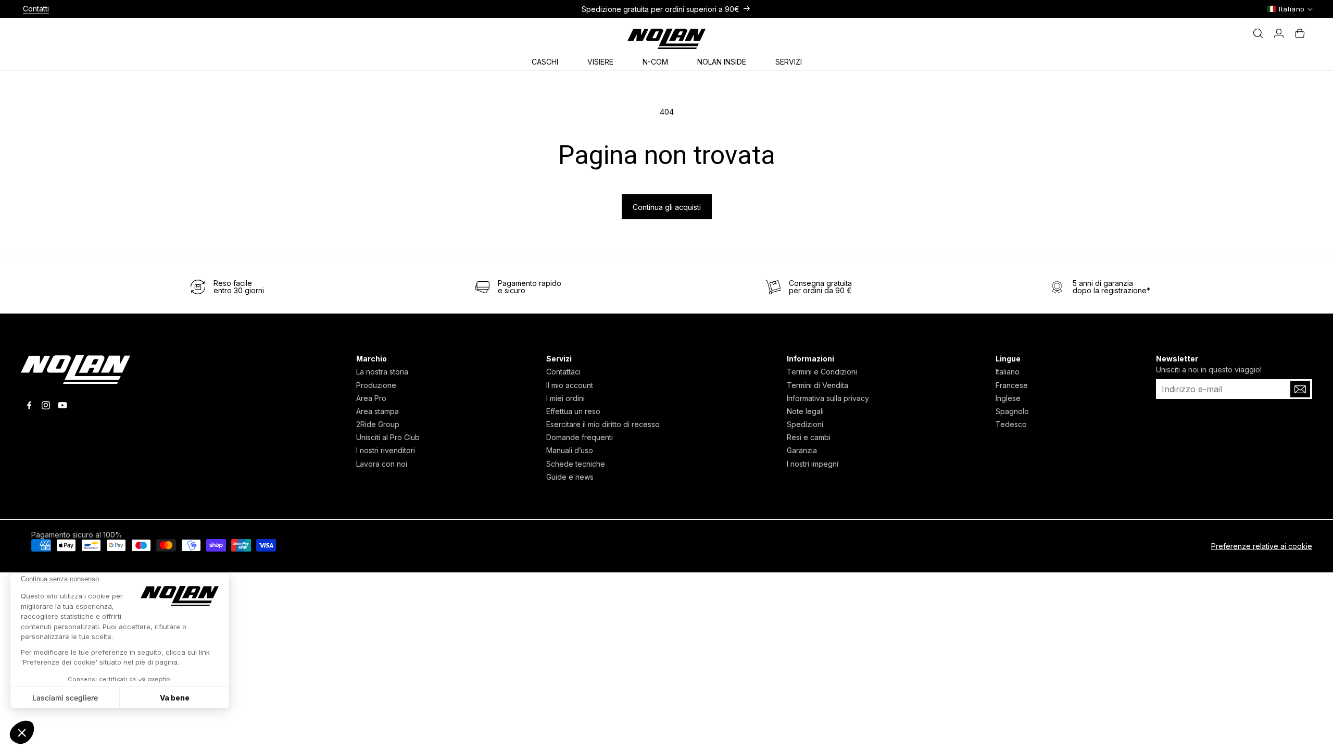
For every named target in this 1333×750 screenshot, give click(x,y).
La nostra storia (382, 371)
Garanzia (802, 450)
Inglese (1008, 398)
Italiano (1008, 371)
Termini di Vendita (817, 385)
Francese (1012, 385)
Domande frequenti (579, 437)
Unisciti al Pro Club (388, 437)
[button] (548, 60)
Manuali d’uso (569, 450)
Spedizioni (805, 424)
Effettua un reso (573, 411)
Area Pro (371, 398)
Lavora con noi (381, 463)
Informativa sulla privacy (828, 398)
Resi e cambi (809, 437)
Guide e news (570, 476)
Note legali (805, 411)
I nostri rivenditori (385, 450)
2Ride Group (377, 424)
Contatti (36, 8)
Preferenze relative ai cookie (1261, 546)
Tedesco (1011, 424)
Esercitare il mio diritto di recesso (603, 424)
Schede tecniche (575, 463)
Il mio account (569, 385)
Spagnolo (1012, 411)
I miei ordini (565, 398)
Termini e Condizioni (822, 371)
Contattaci (563, 371)
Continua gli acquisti (667, 207)
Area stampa (377, 411)
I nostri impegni (812, 463)
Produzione (376, 385)
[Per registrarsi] (1300, 389)
